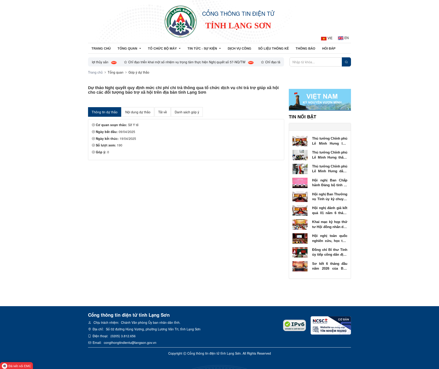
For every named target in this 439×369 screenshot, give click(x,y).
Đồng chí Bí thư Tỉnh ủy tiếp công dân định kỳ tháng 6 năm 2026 (329, 252)
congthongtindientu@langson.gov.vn (130, 342)
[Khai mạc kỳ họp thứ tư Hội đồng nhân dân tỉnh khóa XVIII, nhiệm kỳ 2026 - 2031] (300, 224)
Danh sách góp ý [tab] (187, 112)
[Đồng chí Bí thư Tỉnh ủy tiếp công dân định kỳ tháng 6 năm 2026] (300, 252)
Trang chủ (95, 72)
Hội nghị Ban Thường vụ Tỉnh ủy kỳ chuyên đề (329, 197)
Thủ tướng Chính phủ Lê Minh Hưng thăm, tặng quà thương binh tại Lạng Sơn (329, 155)
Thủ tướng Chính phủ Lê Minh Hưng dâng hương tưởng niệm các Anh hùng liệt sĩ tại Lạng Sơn (329, 169)
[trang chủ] (181, 21)
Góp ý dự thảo (138, 72)
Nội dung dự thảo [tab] (137, 112)
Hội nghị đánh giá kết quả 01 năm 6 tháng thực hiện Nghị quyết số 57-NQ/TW (329, 210)
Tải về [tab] (162, 112)
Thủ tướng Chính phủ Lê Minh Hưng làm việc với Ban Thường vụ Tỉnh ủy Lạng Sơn (329, 141)
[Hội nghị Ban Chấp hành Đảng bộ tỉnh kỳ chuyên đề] (300, 182)
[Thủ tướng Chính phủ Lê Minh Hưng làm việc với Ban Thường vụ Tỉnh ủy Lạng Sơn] (300, 140)
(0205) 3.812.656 (123, 336)
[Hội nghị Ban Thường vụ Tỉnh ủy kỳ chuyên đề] (300, 196)
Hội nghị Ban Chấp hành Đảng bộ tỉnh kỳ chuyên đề (329, 183)
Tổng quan (115, 72)
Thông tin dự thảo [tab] (105, 112)
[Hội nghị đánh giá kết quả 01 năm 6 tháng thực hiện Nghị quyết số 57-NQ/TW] (300, 210)
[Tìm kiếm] (346, 61)
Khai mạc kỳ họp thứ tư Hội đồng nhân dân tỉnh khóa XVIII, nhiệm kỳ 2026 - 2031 (329, 224)
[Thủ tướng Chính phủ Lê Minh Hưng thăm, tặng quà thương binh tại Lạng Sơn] (300, 154)
